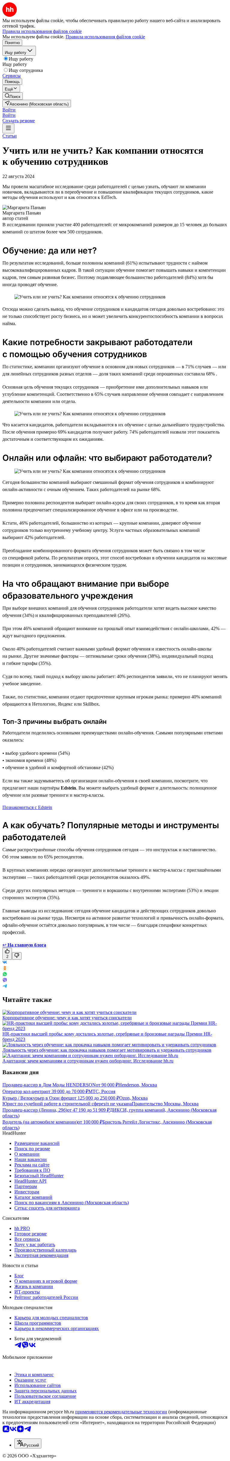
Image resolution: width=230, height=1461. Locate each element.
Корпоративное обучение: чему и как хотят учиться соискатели (67, 1017)
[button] (9, 109)
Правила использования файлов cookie (105, 36)
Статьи (9, 135)
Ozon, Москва (133, 1098)
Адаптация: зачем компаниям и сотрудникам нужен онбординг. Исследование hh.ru (87, 1060)
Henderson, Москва (137, 1084)
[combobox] (27, 1443)
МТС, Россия (101, 1091)
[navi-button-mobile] (8, 128)
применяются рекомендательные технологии (121, 1411)
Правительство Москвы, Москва (165, 1103)
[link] (12, 96)
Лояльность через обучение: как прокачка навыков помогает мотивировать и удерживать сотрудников (106, 1050)
